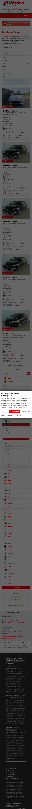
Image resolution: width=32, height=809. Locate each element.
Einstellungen (26, 411)
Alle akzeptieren (14, 411)
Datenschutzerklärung (7, 415)
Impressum (18, 415)
